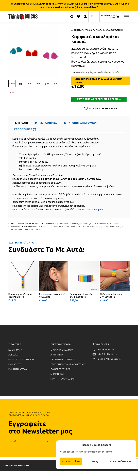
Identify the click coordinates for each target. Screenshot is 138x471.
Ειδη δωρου (112, 224)
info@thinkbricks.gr (107, 354)
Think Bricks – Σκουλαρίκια (89, 209)
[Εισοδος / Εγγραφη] (85, 16)
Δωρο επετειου (40, 227)
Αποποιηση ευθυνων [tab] (83, 122)
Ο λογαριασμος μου (61, 350)
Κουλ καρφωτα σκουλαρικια (62, 227)
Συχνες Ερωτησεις (60, 369)
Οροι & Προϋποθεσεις (62, 359)
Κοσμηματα (103, 30)
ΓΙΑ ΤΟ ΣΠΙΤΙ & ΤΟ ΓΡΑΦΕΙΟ (22, 359)
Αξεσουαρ (13, 354)
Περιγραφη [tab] (20, 122)
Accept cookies (71, 461)
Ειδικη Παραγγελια (18, 369)
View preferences (120, 461)
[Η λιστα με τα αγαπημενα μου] (78, 16)
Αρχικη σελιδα (77, 30)
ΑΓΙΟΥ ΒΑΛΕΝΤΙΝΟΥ (34, 230)
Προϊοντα (90, 30)
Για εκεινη (73, 224)
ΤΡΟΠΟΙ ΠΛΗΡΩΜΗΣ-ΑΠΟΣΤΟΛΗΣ (68, 364)
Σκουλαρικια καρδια (111, 227)
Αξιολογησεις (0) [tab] (24, 129)
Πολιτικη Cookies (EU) (62, 379)
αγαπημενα (56, 354)
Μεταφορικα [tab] (48, 122)
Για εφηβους (100, 224)
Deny (95, 461)
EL (92, 16)
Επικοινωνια (57, 374)
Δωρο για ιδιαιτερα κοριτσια (88, 227)
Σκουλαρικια (116, 30)
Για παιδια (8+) (86, 224)
